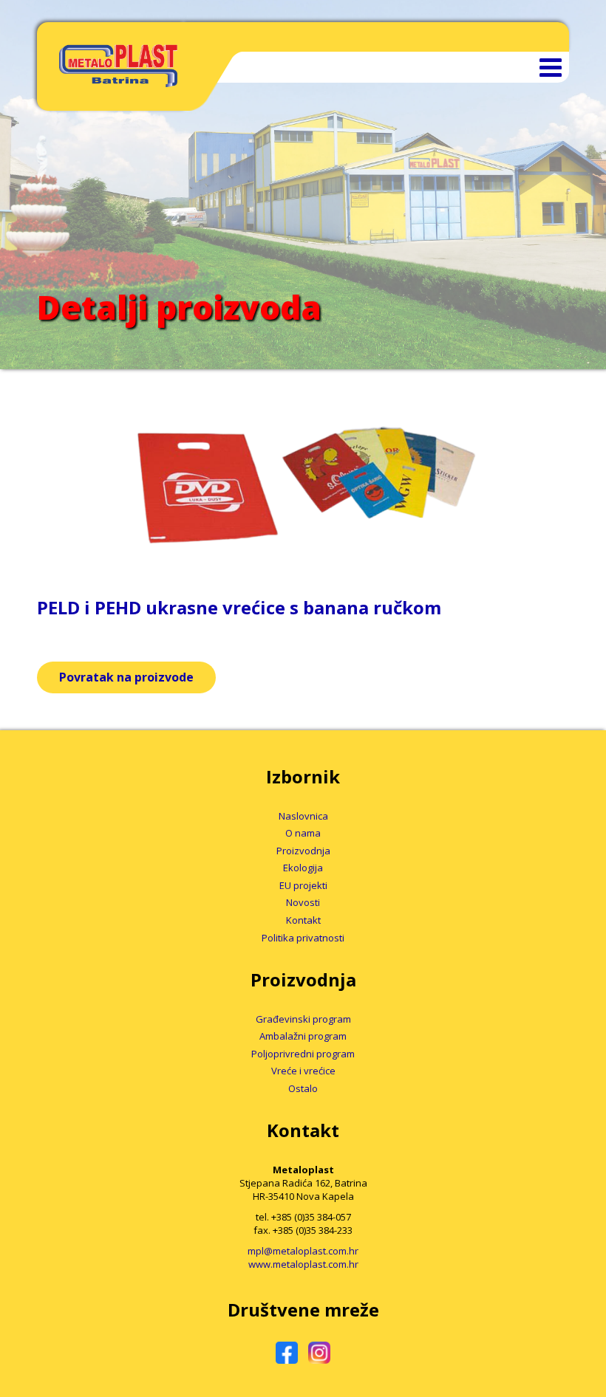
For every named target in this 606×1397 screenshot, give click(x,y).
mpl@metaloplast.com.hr (303, 1250)
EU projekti (303, 885)
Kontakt (303, 920)
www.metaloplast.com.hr (303, 1264)
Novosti (303, 902)
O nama (303, 833)
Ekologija (303, 867)
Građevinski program (303, 1019)
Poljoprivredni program (303, 1053)
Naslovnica (303, 816)
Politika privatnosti (303, 937)
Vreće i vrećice (303, 1070)
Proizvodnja (303, 850)
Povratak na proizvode (126, 677)
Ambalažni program (303, 1036)
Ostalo (303, 1088)
